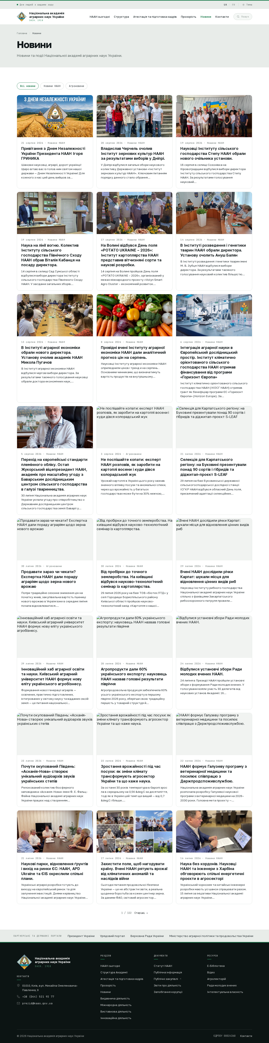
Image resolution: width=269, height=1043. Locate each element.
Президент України (81, 936)
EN (233, 4)
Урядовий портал (112, 936)
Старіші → (141, 913)
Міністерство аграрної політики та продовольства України (211, 936)
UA (225, 4)
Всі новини (27, 86)
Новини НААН (52, 86)
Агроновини (76, 86)
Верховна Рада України (147, 936)
